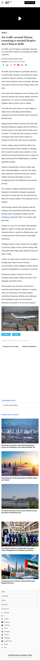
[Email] (22, 65)
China (3, 85)
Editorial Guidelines (29, 346)
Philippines (5, 217)
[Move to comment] (26, 65)
